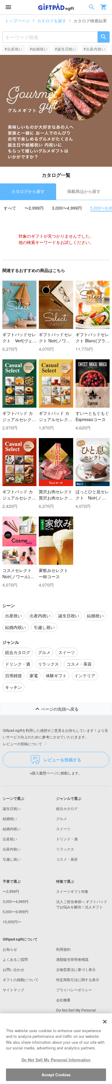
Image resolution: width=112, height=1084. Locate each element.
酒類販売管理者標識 (72, 959)
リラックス (65, 848)
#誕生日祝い (66, 48)
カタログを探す (51, 21)
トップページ (17, 21)
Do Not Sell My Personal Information (56, 1060)
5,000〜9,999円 (15, 911)
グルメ (61, 818)
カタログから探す (28, 191)
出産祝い (10, 838)
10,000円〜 (12, 921)
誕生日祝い (12, 808)
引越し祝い (12, 859)
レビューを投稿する (62, 760)
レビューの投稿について (22, 743)
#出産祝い (14, 48)
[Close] (104, 1021)
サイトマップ (13, 989)
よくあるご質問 (15, 959)
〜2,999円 (34, 208)
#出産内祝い (94, 48)
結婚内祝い (12, 828)
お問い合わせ (13, 969)
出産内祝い (12, 848)
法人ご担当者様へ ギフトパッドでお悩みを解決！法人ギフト (81, 904)
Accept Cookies (56, 1074)
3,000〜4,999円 (67, 208)
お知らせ (10, 949)
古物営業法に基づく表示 (76, 969)
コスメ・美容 (67, 859)
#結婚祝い (39, 48)
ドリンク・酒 (67, 838)
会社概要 (63, 999)
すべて (10, 208)
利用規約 (63, 949)
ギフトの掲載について (21, 979)
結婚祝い (10, 818)
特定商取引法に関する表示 (77, 979)
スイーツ (63, 828)
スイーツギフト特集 (72, 891)
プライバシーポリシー (74, 989)
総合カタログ (67, 808)
